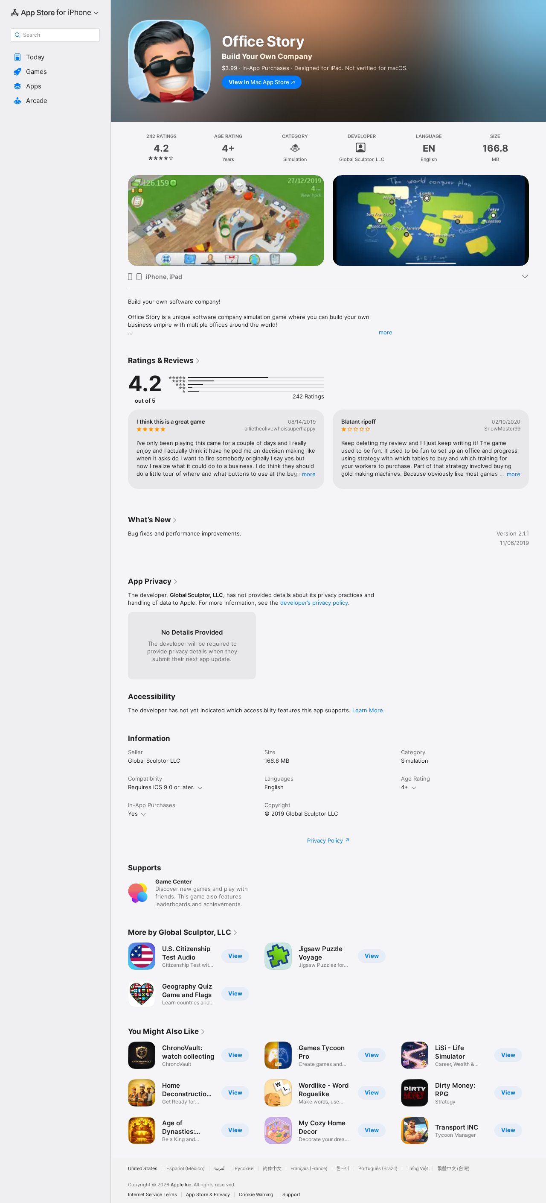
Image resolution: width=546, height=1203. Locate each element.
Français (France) (309, 1168)
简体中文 (272, 1168)
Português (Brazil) (378, 1168)
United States (142, 1168)
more (385, 332)
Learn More (367, 710)
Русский (244, 1168)
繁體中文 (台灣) (453, 1168)
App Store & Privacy (208, 1194)
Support (291, 1194)
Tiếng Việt (417, 1168)
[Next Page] (537, 220)
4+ (404, 787)
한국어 (343, 1168)
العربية (220, 1168)
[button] (55, 57)
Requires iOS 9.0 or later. (161, 787)
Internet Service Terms (152, 1194)
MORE (309, 473)
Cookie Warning (256, 1194)
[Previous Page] (119, 220)
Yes (133, 813)
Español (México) (185, 1168)
